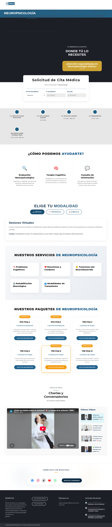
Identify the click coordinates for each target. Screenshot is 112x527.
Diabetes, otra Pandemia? (96, 504)
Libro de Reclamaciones (40, 498)
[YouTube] (49, 480)
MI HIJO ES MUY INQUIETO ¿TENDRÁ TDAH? (96, 510)
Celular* (70, 91)
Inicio (7, 16)
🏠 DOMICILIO (74, 212)
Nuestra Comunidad (72, 480)
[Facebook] (32, 480)
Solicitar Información (25, 338)
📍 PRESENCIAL (55, 212)
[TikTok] (44, 480)
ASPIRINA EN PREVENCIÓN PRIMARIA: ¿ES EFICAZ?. (96, 517)
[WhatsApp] (55, 480)
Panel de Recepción (39, 503)
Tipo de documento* (32, 91)
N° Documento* (51, 91)
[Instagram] (38, 480)
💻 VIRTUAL (37, 212)
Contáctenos (98, 16)
